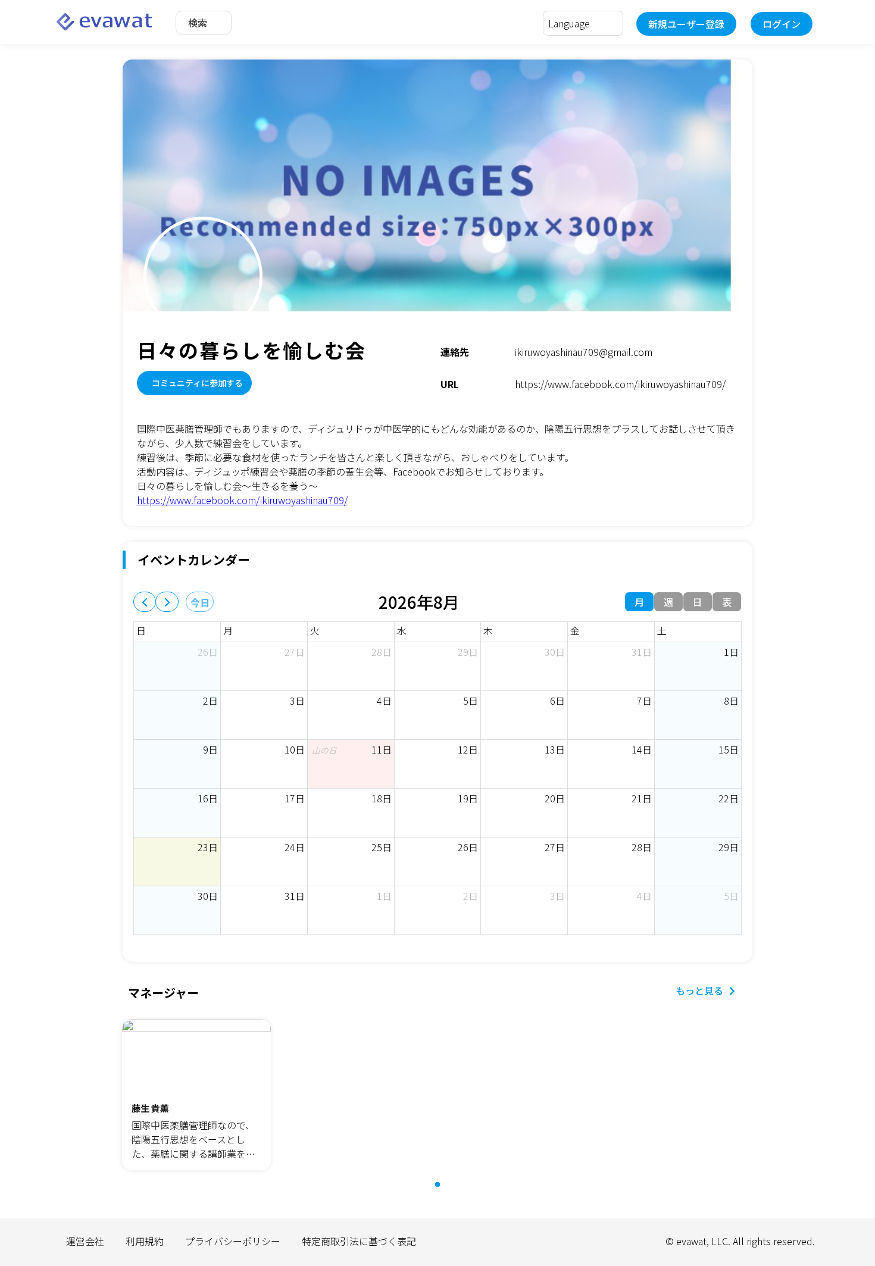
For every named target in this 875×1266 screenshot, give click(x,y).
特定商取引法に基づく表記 (359, 1241)
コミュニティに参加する (197, 383)
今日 (200, 602)
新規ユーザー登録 (686, 24)
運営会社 (85, 1241)
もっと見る (699, 990)
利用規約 (145, 1241)
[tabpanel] (196, 1096)
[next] (167, 602)
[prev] (145, 602)
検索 (197, 22)
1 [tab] (443, 1191)
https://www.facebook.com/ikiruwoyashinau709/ (242, 500)
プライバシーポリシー (232, 1241)
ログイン (781, 24)
